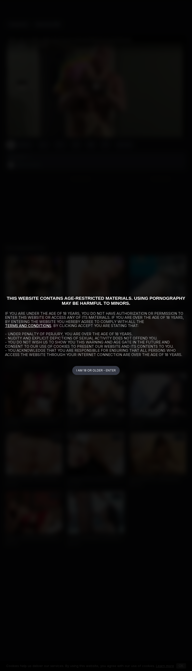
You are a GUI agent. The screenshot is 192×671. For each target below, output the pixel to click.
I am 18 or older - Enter (96, 370)
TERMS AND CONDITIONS (28, 325)
